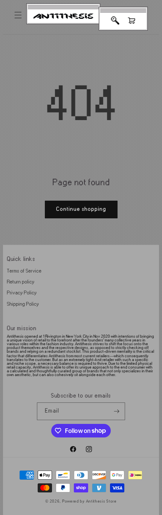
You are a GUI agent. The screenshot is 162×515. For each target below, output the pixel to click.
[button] (18, 15)
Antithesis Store (101, 501)
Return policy (20, 281)
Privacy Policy (22, 292)
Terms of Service (24, 270)
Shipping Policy (23, 304)
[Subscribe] (116, 411)
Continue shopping (81, 209)
